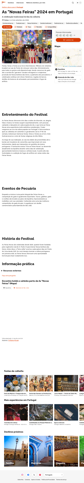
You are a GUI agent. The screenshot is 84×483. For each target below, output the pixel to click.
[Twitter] (34, 475)
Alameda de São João (22, 288)
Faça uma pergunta (9, 275)
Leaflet (65, 66)
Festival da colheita (72, 23)
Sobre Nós (20, 479)
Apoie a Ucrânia (35, 479)
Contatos (27, 479)
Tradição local (20, 23)
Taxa (29, 27)
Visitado (19, 27)
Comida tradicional (45, 23)
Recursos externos (12, 270)
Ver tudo (8, 60)
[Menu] (79, 2)
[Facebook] (28, 475)
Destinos (11, 3)
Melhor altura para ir (12, 7)
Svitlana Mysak (13, 340)
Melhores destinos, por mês (35, 3)
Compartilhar (51, 27)
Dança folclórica (32, 23)
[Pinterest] (40, 475)
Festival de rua (58, 23)
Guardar (8, 27)
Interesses (20, 3)
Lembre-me (70, 40)
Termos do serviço (61, 479)
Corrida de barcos (8, 23)
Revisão (39, 27)
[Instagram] (22, 475)
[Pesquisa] (73, 2)
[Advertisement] (27, 95)
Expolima (8, 288)
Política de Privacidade (48, 479)
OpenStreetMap (72, 66)
